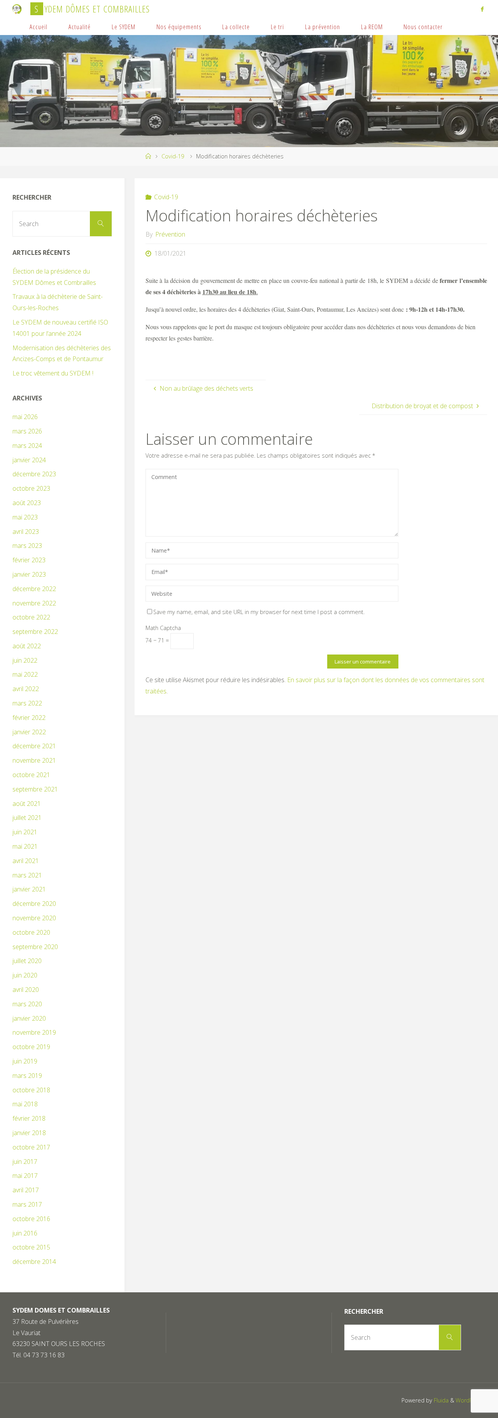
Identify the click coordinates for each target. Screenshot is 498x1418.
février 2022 (29, 717)
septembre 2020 (35, 946)
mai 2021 (25, 846)
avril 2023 (25, 531)
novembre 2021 (34, 760)
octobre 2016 (31, 1218)
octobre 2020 (31, 932)
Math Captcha (163, 628)
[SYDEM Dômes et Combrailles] (17, 8)
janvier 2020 (29, 1018)
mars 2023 (27, 545)
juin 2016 (24, 1233)
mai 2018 (25, 1104)
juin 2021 (24, 832)
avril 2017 (25, 1190)
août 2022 (26, 646)
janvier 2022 (29, 732)
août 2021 (26, 803)
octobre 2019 (31, 1046)
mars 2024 (27, 445)
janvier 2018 (29, 1132)
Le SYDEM (123, 26)
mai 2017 (25, 1175)
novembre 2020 (34, 918)
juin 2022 (24, 660)
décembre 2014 (34, 1261)
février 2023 (29, 560)
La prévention (322, 26)
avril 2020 (25, 989)
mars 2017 (27, 1204)
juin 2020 (24, 975)
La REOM (372, 26)
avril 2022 (25, 688)
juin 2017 (24, 1161)
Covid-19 (172, 156)
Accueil (38, 26)
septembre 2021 (35, 789)
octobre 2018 (31, 1090)
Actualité (79, 26)
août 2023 (26, 502)
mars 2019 (27, 1075)
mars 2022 (27, 703)
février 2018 (29, 1118)
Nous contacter (423, 26)
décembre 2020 (34, 903)
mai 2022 (25, 674)
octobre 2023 (31, 488)
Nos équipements (179, 26)
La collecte (236, 26)
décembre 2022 (34, 588)
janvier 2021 (29, 889)
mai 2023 (25, 517)
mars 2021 (27, 875)
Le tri (277, 26)
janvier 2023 (29, 574)
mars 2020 (27, 1004)
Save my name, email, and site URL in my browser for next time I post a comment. (259, 612)
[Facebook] (482, 9)
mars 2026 (27, 431)
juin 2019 (24, 1061)
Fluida (440, 1400)
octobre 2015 (31, 1247)
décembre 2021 (34, 746)
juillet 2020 (27, 960)
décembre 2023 (34, 474)
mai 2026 (25, 416)
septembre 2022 (35, 631)
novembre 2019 (34, 1032)
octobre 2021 (31, 774)
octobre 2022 (31, 617)
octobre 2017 (31, 1147)
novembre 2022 (34, 603)
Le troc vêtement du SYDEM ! (52, 373)
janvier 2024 (29, 460)
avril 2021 (25, 860)
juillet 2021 (27, 817)
